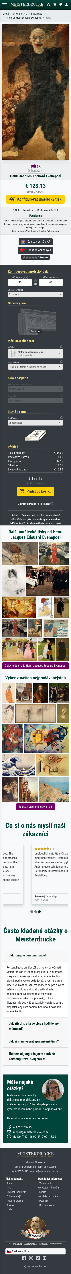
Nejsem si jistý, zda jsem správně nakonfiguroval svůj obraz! (32, 1056)
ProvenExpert (28, 896)
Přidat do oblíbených (38, 250)
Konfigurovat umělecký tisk (38, 199)
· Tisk (8, 1187)
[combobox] (35, 294)
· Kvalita (42, 1192)
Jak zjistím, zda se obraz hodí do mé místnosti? (34, 1026)
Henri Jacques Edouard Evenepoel (24, 17)
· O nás (8, 1209)
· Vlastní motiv (45, 1183)
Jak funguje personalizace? (28, 955)
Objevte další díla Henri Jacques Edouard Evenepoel (35, 665)
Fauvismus (36, 13)
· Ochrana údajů (13, 1196)
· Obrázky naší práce (48, 1196)
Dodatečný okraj (15, 289)
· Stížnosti (10, 1205)
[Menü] (4, 5)
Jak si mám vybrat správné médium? (34, 1041)
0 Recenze (42, 257)
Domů (6, 13)
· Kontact (9, 1183)
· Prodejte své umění (48, 1187)
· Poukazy (43, 1200)
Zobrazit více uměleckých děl (36, 806)
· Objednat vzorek (47, 1205)
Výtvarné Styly (20, 13)
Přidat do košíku (37, 491)
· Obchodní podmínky (15, 1192)
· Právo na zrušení (14, 1200)
